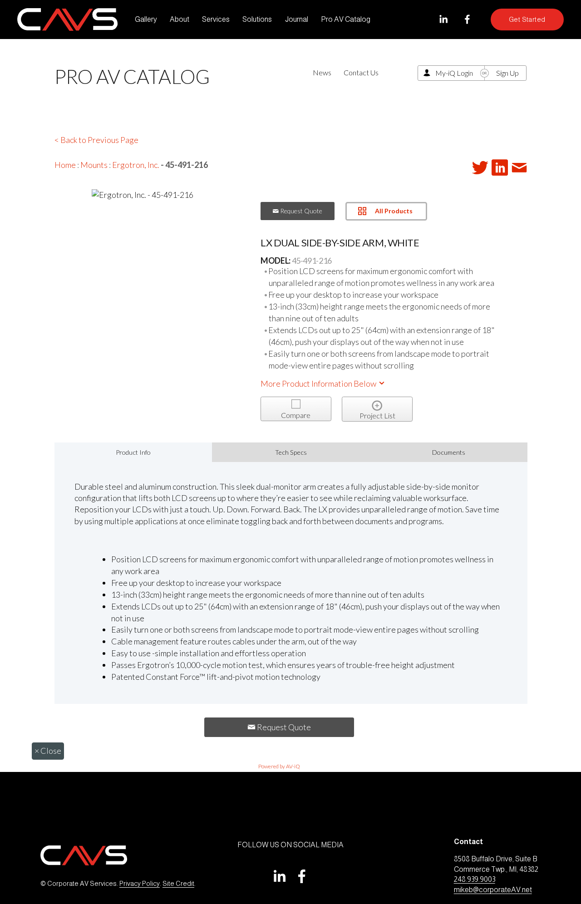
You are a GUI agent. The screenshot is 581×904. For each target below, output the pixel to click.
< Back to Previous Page (96, 140)
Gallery (146, 19)
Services (216, 19)
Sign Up (507, 73)
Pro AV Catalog (345, 19)
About (179, 19)
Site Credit (178, 883)
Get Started (527, 19)
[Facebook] (467, 19)
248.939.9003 (474, 879)
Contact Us (361, 72)
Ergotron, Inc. (135, 165)
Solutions (257, 19)
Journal (296, 19)
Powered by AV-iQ (279, 766)
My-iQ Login (454, 73)
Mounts (94, 165)
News (322, 72)
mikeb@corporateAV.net (493, 890)
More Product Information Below (319, 383)
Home (65, 165)
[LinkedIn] (443, 19)
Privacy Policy (139, 883)
